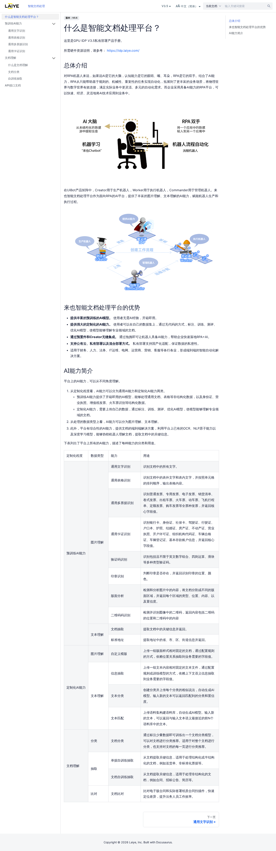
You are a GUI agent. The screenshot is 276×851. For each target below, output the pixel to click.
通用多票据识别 (18, 44)
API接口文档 (13, 85)
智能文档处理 (36, 6)
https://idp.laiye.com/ (123, 50)
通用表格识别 (16, 37)
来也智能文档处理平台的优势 (247, 27)
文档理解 (10, 58)
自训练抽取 (15, 78)
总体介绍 (234, 20)
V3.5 (165, 6)
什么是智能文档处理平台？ (22, 16)
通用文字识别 (16, 31)
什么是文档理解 (18, 65)
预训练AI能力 (13, 23)
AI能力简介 (236, 33)
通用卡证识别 (16, 51)
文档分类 (13, 72)
